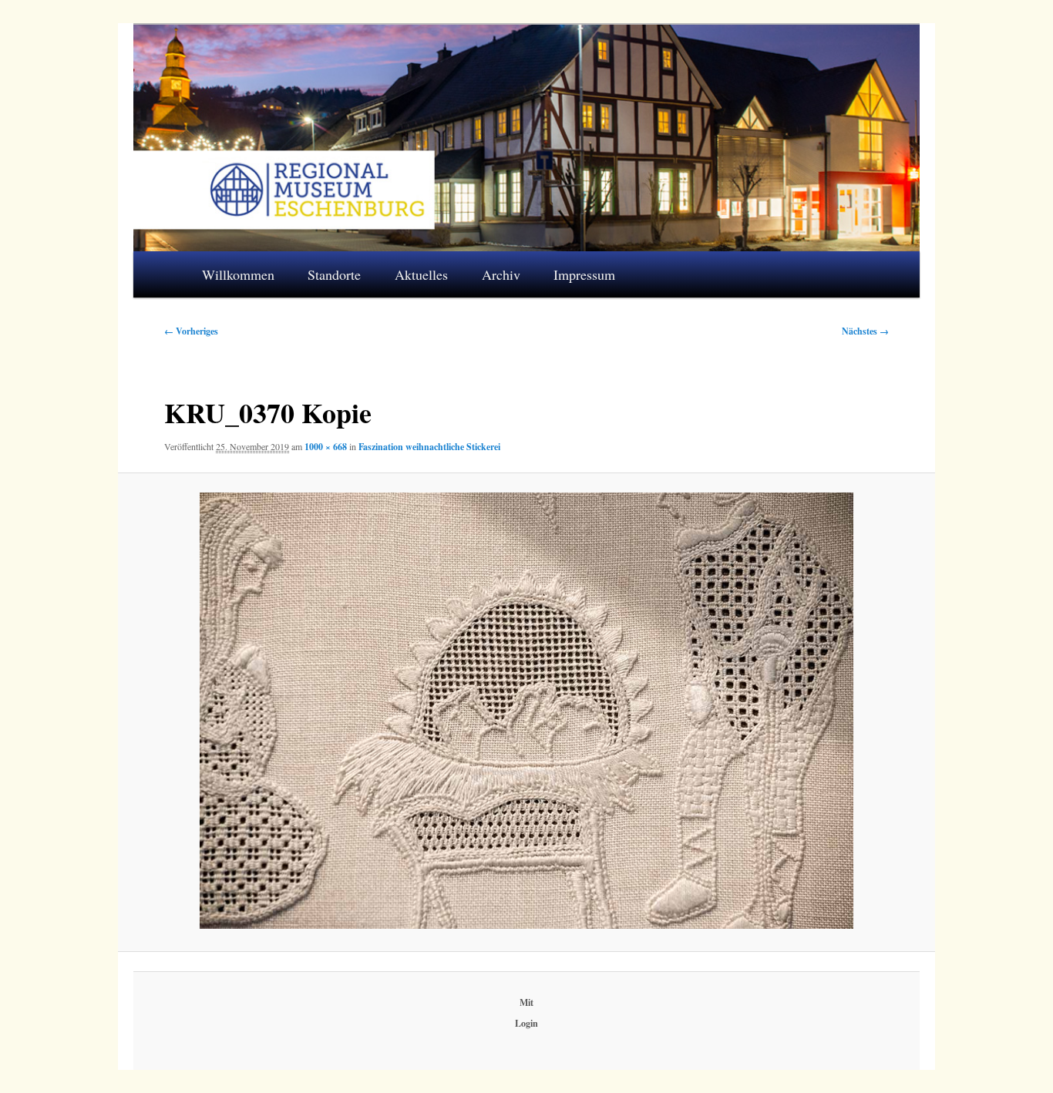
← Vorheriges (191, 331)
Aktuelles (421, 274)
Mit (526, 1002)
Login (526, 1023)
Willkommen (238, 274)
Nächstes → (865, 331)
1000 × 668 (325, 446)
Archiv (501, 274)
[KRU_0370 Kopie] (526, 711)
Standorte (334, 274)
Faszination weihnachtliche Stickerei (429, 446)
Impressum (584, 274)
